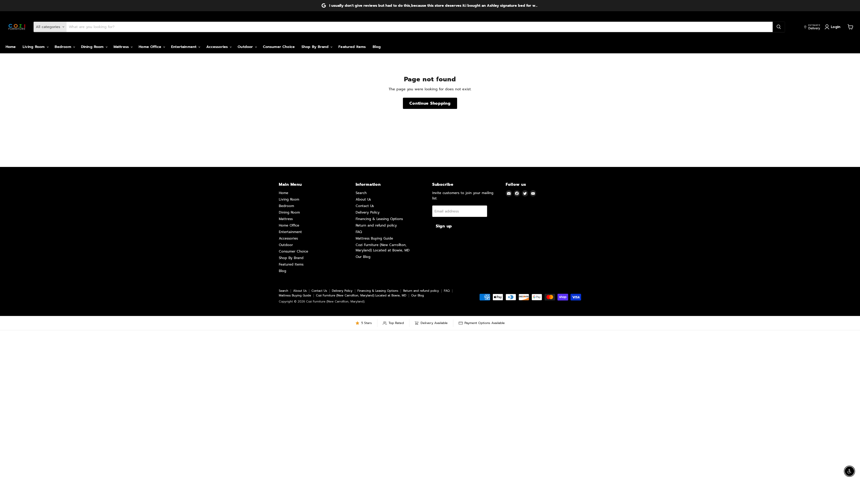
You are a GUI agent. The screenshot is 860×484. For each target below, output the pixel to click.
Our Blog (363, 256)
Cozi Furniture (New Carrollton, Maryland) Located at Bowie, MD (361, 295)
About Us (363, 199)
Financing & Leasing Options (379, 218)
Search (361, 192)
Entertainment (184, 47)
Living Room (34, 47)
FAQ (359, 231)
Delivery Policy (368, 212)
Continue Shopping (429, 103)
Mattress (122, 47)
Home (11, 47)
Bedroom (64, 47)
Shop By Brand (315, 47)
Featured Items (352, 47)
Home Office (151, 47)
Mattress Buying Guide (374, 238)
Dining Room (93, 47)
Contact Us (365, 205)
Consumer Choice (279, 47)
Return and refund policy (376, 225)
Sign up (444, 226)
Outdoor (246, 47)
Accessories (217, 47)
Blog (377, 47)
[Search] (779, 27)
